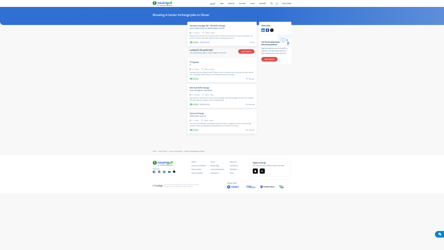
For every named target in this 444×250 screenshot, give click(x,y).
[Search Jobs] (271, 3)
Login (252, 4)
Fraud (213, 162)
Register (262, 4)
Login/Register (246, 51)
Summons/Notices (217, 169)
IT (190, 65)
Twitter (272, 30)
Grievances (215, 173)
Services (231, 4)
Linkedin (263, 30)
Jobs (221, 4)
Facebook (267, 30)
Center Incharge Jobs (175, 151)
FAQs (232, 173)
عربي (212, 3)
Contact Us (234, 165)
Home (154, 151)
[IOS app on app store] (255, 171)
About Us (233, 162)
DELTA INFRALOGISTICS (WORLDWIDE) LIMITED (207, 28)
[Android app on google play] (262, 171)
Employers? (286, 4)
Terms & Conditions (198, 165)
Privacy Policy (196, 169)
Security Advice (197, 173)
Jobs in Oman (163, 151)
